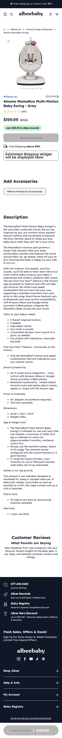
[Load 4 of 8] (29, 88)
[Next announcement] (57, 4)
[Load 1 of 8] (21, 88)
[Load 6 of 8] (35, 88)
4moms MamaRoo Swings (16, 32)
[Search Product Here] (11, 14)
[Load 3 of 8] (26, 88)
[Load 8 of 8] (40, 88)
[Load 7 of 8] (38, 88)
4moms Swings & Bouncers (39, 29)
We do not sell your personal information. (31, 718)
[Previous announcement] (4, 4)
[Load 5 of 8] (32, 88)
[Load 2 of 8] (24, 88)
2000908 (50, 96)
